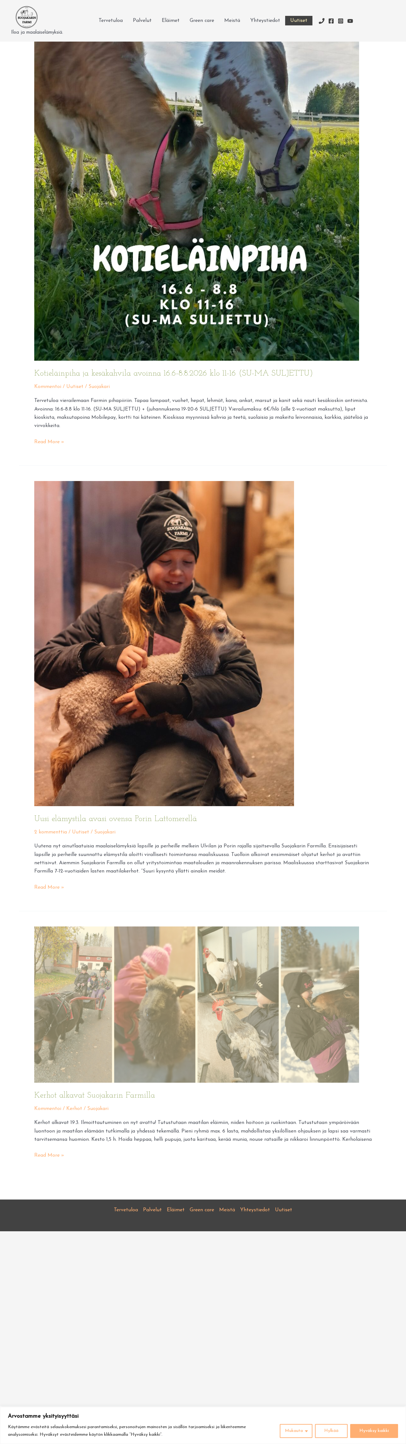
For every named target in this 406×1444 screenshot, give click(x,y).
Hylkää (331, 1430)
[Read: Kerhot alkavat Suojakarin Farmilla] (196, 1004)
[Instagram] (341, 21)
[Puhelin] (321, 21)
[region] (203, 1425)
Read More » (49, 442)
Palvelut (142, 20)
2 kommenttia (50, 832)
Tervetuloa (111, 20)
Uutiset (298, 20)
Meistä (232, 20)
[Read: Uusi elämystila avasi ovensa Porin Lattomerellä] (164, 643)
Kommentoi (47, 386)
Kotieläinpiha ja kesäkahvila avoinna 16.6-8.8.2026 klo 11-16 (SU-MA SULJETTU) (173, 373)
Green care (202, 20)
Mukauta (294, 1430)
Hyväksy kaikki (374, 1430)
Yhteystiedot (265, 20)
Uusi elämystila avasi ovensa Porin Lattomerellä (115, 819)
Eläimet (171, 20)
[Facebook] (331, 21)
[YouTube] (350, 21)
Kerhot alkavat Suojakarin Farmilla (94, 1095)
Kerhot (74, 1108)
